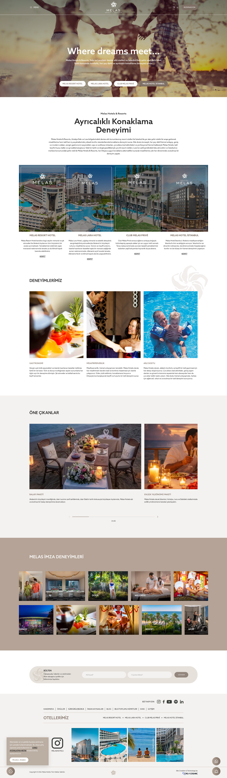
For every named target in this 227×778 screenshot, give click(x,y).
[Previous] (69, 516)
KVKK (142, 709)
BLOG (109, 709)
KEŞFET (42, 256)
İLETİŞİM (151, 709)
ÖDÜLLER (61, 709)
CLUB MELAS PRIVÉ (125, 84)
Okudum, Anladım (19, 760)
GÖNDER (181, 675)
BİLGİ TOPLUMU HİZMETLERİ (126, 709)
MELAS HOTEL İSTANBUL (154, 84)
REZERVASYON (189, 7)
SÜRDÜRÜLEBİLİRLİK (76, 709)
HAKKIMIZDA (48, 709)
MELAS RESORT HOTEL (72, 84)
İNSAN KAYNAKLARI (95, 709)
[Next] (157, 516)
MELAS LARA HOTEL (100, 84)
